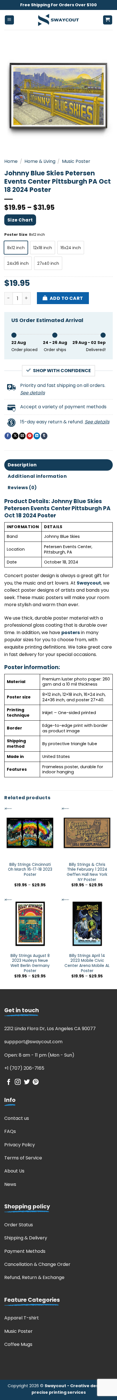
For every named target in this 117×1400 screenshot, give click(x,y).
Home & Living (39, 161)
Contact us (16, 1118)
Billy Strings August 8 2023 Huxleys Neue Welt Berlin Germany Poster (30, 963)
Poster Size (15, 235)
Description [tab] (22, 465)
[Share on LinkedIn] (37, 435)
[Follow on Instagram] (18, 1082)
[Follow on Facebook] (9, 1082)
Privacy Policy (19, 1144)
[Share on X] (15, 435)
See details (32, 393)
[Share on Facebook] (8, 435)
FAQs (10, 1131)
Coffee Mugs (18, 1344)
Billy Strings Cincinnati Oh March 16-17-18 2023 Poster (30, 869)
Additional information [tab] (37, 476)
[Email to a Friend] (22, 435)
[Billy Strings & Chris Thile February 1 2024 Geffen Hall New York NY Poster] (87, 832)
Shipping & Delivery (25, 1238)
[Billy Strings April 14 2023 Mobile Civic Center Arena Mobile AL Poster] (87, 924)
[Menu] (9, 20)
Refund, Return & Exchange (34, 1277)
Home (11, 161)
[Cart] (107, 20)
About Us (14, 1171)
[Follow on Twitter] (27, 1082)
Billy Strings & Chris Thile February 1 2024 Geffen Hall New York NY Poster (87, 872)
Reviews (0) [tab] (22, 487)
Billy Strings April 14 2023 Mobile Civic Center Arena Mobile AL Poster (87, 963)
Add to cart (66, 298)
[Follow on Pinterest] (36, 1082)
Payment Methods (24, 1251)
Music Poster (76, 161)
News (10, 1184)
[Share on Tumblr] (44, 435)
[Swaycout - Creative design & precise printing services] (58, 20)
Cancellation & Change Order (37, 1264)
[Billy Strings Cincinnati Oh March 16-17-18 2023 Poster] (30, 832)
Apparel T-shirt (21, 1318)
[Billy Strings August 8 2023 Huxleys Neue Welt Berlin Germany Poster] (30, 924)
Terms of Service (23, 1158)
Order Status (18, 1224)
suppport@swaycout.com (33, 1041)
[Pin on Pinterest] (29, 435)
